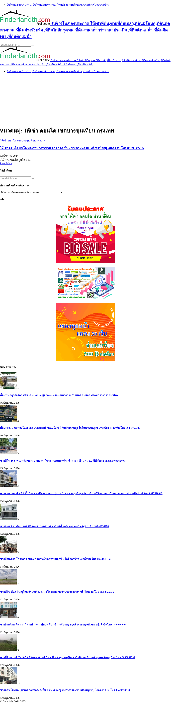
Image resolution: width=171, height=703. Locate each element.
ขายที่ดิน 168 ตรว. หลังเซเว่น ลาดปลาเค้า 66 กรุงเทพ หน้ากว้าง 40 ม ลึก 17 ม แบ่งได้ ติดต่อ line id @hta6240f (62, 460)
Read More (6, 163)
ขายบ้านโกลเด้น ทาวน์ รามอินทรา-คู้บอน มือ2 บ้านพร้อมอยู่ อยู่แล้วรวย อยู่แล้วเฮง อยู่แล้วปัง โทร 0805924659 (63, 624)
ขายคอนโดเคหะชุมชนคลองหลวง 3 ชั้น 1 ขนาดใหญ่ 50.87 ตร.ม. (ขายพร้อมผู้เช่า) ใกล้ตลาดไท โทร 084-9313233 (65, 690)
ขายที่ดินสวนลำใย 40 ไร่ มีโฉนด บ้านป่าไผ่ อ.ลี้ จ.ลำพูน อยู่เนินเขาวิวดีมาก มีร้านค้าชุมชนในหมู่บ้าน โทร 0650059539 (67, 657)
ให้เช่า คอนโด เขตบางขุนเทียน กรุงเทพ (22, 140)
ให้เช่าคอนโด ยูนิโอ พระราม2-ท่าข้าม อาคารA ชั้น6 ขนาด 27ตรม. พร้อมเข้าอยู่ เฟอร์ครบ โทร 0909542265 (72, 148)
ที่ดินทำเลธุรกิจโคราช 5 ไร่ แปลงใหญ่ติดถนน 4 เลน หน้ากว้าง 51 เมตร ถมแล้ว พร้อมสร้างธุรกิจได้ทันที (59, 395)
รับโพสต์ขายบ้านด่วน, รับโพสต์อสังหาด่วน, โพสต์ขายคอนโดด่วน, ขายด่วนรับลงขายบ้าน (58, 4)
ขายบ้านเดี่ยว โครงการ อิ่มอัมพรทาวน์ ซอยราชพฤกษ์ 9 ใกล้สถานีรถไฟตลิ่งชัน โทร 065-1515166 (55, 559)
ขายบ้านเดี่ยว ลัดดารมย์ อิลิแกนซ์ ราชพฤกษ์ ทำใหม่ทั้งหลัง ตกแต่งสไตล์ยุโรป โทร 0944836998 (54, 526)
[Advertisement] (85, 99)
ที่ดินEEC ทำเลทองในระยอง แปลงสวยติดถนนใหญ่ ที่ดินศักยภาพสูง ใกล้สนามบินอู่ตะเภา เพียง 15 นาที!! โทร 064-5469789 (70, 427)
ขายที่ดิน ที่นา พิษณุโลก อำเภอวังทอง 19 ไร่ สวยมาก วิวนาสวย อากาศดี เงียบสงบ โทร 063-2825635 (57, 591)
